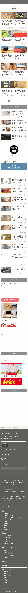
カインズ (16, 482)
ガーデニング (22, 482)
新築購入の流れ (9, 543)
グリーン (10, 484)
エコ (3, 482)
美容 (16, 498)
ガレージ (7, 537)
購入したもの (7, 569)
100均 (4, 478)
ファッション (11, 489)
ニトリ (15, 487)
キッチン (4, 484)
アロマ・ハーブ (9, 515)
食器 (9, 500)
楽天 (8, 496)
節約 (12, 498)
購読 (4, 445)
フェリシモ (8, 579)
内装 (6, 539)
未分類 (5, 565)
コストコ (7, 575)
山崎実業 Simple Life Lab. (8, 360)
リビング (18, 489)
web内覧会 (8, 535)
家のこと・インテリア (9, 547)
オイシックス (9, 482)
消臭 (18, 496)
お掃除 (7, 514)
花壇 (20, 498)
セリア (4, 487)
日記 (4, 561)
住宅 (4, 533)
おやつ (20, 478)
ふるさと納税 (14, 480)
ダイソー (9, 487)
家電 (23, 491)
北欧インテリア (9, 491)
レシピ (24, 489)
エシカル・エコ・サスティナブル (14, 517)
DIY (8, 478)
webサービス (14, 478)
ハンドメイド (21, 487)
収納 (15, 491)
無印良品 (23, 496)
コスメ (15, 484)
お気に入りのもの (9, 552)
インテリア (21, 480)
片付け (4, 498)
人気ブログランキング (7, 320)
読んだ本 (7, 529)
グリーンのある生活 (10, 555)
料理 (6, 521)
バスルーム (5, 489)
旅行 (6, 525)
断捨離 (7, 523)
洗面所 (13, 496)
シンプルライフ (22, 484)
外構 (6, 541)
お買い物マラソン (6, 480)
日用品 (4, 496)
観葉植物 (4, 500)
